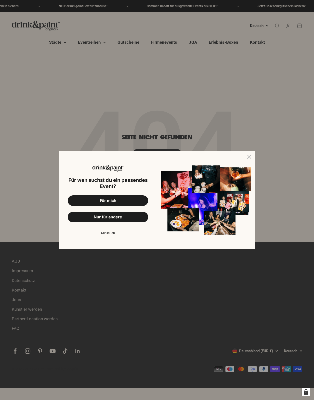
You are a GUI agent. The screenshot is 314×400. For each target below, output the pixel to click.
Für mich (108, 200)
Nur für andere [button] (108, 216)
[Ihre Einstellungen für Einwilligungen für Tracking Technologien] (306, 392)
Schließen (108, 233)
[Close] (249, 157)
